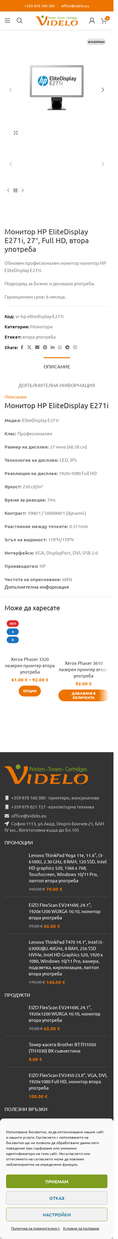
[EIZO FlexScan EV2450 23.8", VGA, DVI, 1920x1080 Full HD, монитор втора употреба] (14, 1086)
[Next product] (22, 190)
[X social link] (29, 347)
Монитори (41, 326)
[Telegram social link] (67, 347)
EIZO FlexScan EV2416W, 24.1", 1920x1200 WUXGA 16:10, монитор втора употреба (64, 911)
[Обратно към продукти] (15, 190)
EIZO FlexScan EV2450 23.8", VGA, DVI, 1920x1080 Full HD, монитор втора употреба (68, 1081)
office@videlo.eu (75, 5)
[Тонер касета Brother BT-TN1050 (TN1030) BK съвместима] (14, 1051)
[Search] (20, 20)
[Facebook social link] (21, 347)
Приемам (56, 1181)
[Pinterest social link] (45, 347)
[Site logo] (57, 20)
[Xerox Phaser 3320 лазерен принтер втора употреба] (30, 635)
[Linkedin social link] (52, 347)
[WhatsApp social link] (60, 347)
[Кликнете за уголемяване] (16, 132)
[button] (11, 90)
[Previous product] (8, 190)
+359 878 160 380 (40, 5)
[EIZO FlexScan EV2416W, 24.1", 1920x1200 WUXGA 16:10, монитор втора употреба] (14, 915)
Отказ (56, 1198)
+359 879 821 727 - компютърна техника (52, 806)
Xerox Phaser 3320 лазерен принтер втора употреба (30, 665)
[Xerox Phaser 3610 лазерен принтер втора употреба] (83, 637)
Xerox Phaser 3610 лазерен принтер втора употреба (84, 669)
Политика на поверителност (35, 1228)
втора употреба (39, 336)
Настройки (57, 1215)
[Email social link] (37, 347)
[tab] (57, 365)
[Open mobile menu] (8, 20)
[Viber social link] (75, 347)
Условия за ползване (81, 1228)
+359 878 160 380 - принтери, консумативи (55, 797)
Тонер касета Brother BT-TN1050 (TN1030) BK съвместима (62, 1047)
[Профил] (92, 20)
